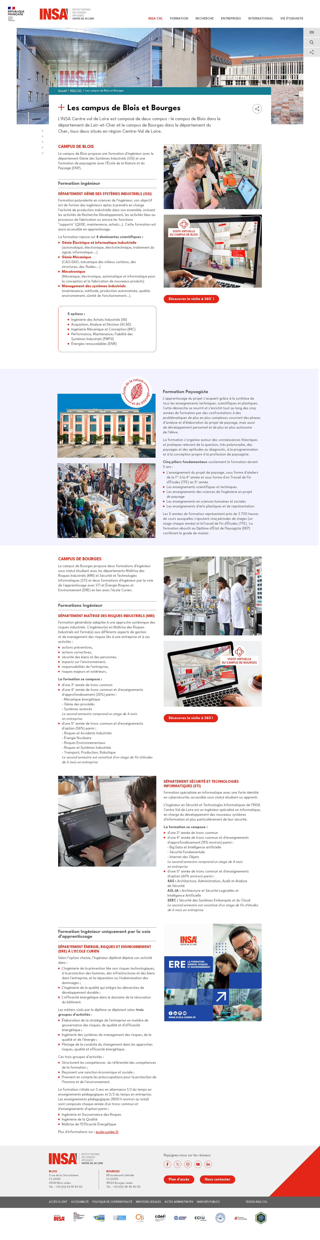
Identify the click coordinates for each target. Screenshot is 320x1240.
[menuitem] (154, 18)
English (311, 32)
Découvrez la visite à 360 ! (191, 718)
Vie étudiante (291, 18)
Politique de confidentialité (112, 1202)
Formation (179, 18)
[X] (177, 1164)
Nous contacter (217, 1179)
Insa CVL (155, 18)
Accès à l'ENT (58, 1202)
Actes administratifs (179, 1202)
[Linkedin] (208, 1164)
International (260, 18)
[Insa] (47, 13)
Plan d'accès (179, 1179)
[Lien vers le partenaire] (59, 1218)
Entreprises (231, 18)
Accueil (62, 90)
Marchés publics (208, 1202)
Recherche (205, 18)
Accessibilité (80, 1202)
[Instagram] (187, 1164)
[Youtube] (198, 1164)
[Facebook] (167, 1164)
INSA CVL (76, 90)
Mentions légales (148, 1202)
